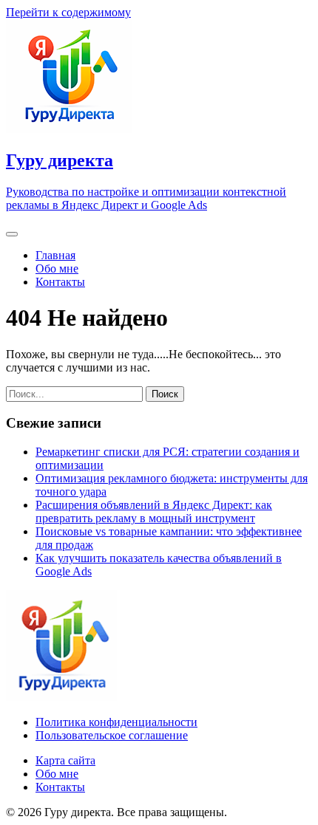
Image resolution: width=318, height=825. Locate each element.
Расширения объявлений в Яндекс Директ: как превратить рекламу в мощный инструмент (153, 511)
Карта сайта (65, 760)
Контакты (60, 281)
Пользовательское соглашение (111, 735)
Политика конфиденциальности (116, 722)
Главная (55, 255)
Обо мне (56, 268)
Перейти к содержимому (68, 12)
